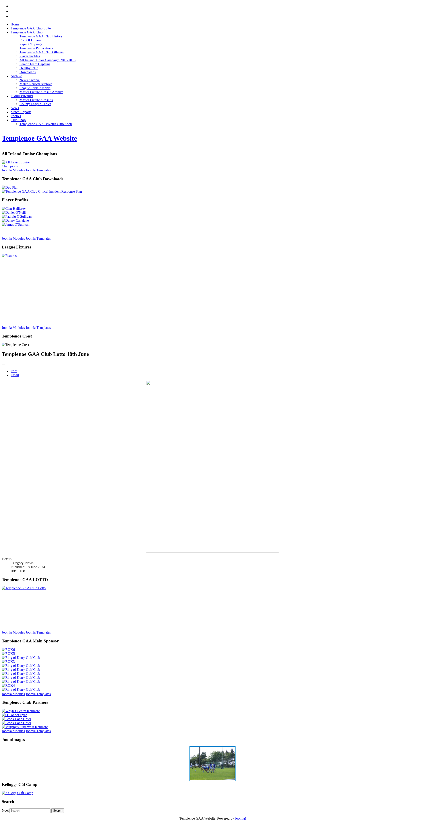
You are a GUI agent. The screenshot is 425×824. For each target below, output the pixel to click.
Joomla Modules (13, 170)
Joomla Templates (38, 170)
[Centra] (21, 711)
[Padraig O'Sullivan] (17, 216)
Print (14, 371)
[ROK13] (21, 669)
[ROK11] (21, 681)
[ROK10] (21, 673)
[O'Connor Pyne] (14, 715)
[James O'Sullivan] (15, 224)
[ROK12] (21, 689)
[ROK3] (8, 661)
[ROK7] (21, 677)
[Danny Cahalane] (15, 220)
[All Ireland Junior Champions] (24, 166)
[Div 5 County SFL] (212, 780)
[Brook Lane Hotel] (16, 719)
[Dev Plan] (10, 187)
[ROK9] (21, 657)
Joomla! (240, 818)
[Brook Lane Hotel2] (16, 723)
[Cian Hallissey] (14, 208)
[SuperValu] (25, 727)
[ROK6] (8, 649)
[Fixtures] (9, 256)
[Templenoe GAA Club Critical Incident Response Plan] (42, 191)
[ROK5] (8, 653)
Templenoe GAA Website (39, 138)
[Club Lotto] (24, 588)
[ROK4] (8, 685)
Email (15, 375)
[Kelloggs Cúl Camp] (17, 793)
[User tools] (3, 364)
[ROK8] (21, 665)
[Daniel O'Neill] (14, 212)
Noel (5, 810)
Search (57, 810)
